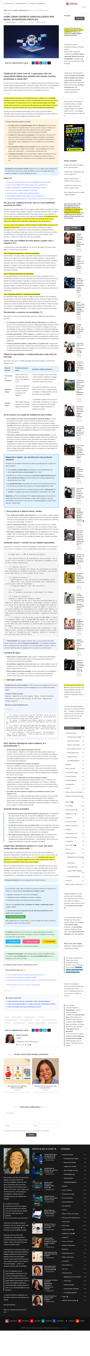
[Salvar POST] (85, 7)
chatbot (37, 1020)
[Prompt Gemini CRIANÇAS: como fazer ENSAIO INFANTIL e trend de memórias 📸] (69, 513)
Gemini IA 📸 (74, 802)
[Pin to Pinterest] (37, 63)
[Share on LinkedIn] (41, 63)
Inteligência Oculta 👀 (74, 813)
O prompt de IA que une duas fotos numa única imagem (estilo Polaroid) (80, 411)
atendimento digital (29, 1017)
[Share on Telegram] (45, 63)
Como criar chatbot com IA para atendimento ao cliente (24, 1007)
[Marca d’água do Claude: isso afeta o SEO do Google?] (37, 1214)
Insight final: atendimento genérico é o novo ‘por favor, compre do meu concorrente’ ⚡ (31, 198)
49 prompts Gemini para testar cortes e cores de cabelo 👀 (50, 1267)
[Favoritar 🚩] (28, 1060)
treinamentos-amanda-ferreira (36, 1023)
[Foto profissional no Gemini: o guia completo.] (37, 1300)
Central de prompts (74, 733)
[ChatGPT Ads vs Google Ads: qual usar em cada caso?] (37, 1173)
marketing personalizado (50, 1020)
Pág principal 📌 (9, 3)
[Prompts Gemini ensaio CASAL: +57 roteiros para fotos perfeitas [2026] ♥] (69, 260)
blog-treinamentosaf (26, 1020)
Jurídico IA (74, 817)
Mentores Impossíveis (74, 825)
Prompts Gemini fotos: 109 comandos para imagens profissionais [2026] (80, 240)
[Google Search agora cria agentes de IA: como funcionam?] (37, 1159)
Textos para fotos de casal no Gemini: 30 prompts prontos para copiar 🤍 (80, 493)
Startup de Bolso (75, 756)
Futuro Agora (75, 863)
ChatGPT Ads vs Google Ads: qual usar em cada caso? (51, 1170)
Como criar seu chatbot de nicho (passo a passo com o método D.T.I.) (27, 185)
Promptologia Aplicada (75, 876)
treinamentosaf (52, 1023)
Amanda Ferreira (10, 22)
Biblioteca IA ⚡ (24, 10)
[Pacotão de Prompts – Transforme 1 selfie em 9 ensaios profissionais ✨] (69, 578)
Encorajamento (74, 784)
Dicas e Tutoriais (74, 768)
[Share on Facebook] (33, 63)
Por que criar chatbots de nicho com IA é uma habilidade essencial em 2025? (29, 182)
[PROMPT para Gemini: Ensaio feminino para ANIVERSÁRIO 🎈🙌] (69, 644)
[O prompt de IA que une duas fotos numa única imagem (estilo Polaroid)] (69, 411)
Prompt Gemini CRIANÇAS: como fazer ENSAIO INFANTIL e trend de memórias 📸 (80, 514)
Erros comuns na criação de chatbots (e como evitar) (22, 190)
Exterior (74, 788)
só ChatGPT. (74, 841)
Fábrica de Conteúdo (75, 741)
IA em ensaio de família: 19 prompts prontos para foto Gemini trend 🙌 (80, 431)
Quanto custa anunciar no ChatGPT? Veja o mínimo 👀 (49, 1185)
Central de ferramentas (37, 3)
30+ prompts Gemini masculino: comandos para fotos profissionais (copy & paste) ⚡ (80, 451)
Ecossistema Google (74, 772)
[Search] (83, 7)
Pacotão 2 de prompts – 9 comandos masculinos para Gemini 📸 (80, 559)
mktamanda (8, 1023)
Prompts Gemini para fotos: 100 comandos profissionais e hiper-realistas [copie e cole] (80, 285)
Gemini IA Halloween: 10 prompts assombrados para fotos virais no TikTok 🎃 (80, 666)
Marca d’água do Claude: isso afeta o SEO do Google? (50, 1211)
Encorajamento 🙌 (22, 3)
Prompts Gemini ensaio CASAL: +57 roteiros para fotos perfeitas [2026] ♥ (80, 262)
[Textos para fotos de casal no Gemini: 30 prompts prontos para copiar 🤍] (69, 492)
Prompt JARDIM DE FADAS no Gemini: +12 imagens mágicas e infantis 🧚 (80, 625)
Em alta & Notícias (74, 776)
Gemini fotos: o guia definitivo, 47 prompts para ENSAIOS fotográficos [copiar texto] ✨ (80, 308)
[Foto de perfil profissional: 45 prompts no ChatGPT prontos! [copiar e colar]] (37, 1242)
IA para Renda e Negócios (75, 871)
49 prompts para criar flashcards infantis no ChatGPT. (22, 977)
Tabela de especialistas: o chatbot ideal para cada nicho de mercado (26, 187)
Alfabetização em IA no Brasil (75, 857)
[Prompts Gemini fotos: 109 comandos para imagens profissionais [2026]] (69, 238)
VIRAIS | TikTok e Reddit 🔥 (74, 884)
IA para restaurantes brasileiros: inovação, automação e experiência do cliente (31, 1004)
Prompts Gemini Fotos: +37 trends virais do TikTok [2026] (80, 329)
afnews (7, 1017)
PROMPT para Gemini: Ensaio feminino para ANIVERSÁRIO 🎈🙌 (80, 645)
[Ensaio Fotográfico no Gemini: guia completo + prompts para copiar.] (69, 472)
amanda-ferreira (16, 1017)
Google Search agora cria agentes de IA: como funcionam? (50, 1156)
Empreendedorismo (74, 780)
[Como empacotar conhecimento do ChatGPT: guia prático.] (45, 1071)
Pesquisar (67, 15)
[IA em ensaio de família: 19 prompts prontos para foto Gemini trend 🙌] (69, 431)
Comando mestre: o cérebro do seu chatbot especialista (23, 193)
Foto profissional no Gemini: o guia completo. (50, 1297)
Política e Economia (74, 837)
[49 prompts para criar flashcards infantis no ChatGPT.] (37, 1256)
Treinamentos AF (74, 853)
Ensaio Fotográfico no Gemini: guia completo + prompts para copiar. (80, 473)
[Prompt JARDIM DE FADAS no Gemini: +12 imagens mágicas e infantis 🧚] (69, 624)
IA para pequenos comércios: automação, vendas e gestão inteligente (28, 1001)
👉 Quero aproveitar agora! (15, 917)
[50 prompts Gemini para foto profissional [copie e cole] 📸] (69, 347)
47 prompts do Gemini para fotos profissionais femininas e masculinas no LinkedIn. (51, 1284)
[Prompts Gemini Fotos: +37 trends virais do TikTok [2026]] (69, 329)
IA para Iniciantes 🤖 (74, 810)
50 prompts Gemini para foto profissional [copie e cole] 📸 (80, 348)
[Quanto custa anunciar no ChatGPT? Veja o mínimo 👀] (37, 1187)
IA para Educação (75, 867)
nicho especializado (19, 1023)
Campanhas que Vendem (75, 737)
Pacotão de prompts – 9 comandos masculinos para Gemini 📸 (80, 366)
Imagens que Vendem (75, 745)
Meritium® (74, 829)
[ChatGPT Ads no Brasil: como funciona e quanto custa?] (37, 1200)
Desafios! (74, 764)
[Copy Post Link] (49, 63)
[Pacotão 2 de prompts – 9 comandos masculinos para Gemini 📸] (69, 559)
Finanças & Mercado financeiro (74, 796)
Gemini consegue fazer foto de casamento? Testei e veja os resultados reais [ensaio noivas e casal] (80, 601)
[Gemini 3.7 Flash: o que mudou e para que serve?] (37, 1228)
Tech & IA (74, 849)
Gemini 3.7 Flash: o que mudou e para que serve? (50, 1225)
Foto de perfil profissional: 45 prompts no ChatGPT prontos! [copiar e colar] (50, 1241)
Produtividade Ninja (75, 752)
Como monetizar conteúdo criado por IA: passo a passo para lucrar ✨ (26, 974)
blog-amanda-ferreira (11, 1020)
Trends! (15, 10)
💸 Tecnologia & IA (13, 941)
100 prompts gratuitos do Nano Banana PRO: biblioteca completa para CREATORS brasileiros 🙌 (80, 388)
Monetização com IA (74, 833)
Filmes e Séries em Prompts (74, 792)
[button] (31, 1097)
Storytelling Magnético (75, 760)
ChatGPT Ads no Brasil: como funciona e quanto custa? (51, 1198)
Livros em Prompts (74, 821)
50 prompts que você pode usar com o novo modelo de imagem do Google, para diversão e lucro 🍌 (80, 537)
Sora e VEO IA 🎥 (74, 845)
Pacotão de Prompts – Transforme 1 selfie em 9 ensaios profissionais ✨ (80, 579)
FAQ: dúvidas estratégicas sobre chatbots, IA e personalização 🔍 (26, 196)
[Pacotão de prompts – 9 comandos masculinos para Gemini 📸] (69, 366)
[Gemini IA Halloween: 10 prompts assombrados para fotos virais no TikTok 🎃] (69, 665)
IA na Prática (74, 806)
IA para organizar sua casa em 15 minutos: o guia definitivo (23, 984)
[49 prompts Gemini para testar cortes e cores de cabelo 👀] (17, 1071)
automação (41, 1017)
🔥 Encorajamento (49, 941)
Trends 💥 (74, 880)
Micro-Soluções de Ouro (75, 749)
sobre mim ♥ (7, 10)
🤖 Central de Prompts (31, 941)
